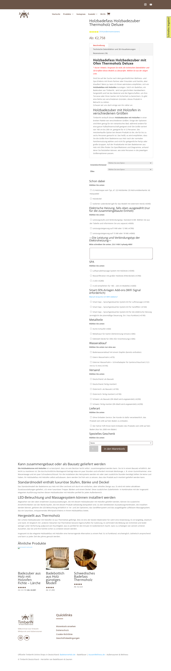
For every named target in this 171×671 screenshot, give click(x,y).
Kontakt (91, 14)
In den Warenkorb (114, 448)
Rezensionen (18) (100, 53)
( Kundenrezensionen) (109, 31)
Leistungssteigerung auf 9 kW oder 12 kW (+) (113, 228)
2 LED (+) (98, 281)
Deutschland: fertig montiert (104, 384)
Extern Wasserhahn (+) (103, 357)
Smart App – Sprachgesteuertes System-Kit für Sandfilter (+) (119, 307)
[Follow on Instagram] (145, 4)
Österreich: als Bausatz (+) (105, 389)
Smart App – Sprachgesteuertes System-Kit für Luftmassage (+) (120, 302)
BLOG (103, 14)
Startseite (56, 14)
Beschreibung (99, 45)
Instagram (81, 14)
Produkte (67, 14)
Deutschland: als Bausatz (103, 379)
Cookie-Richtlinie (64, 634)
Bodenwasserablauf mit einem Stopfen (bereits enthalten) (116, 352)
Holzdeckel (97, 199)
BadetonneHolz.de (67, 654)
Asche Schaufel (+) (101, 329)
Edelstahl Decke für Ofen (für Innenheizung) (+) (113, 339)
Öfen (92, 171)
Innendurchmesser (98, 165)
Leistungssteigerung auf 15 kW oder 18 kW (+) (113, 233)
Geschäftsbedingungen (68, 638)
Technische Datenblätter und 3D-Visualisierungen (114, 49)
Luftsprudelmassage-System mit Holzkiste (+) (113, 271)
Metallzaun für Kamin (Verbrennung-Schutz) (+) (113, 334)
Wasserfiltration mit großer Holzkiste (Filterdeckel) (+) (116, 276)
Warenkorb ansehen (66, 626)
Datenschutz (62, 630)
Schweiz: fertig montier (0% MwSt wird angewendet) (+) (117, 404)
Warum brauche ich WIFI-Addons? (103, 297)
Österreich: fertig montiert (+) (106, 394)
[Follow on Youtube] (151, 4)
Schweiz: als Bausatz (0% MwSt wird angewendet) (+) (116, 399)
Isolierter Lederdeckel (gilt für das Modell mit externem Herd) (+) (121, 204)
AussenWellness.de (97, 654)
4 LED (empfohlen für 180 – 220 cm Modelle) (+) (114, 286)
